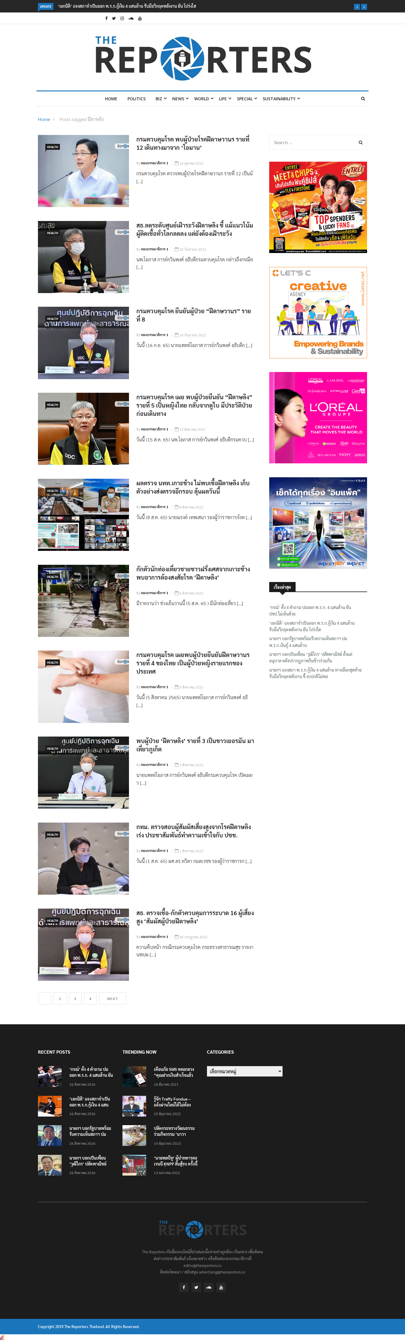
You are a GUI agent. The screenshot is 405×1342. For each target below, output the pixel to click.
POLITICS (136, 98)
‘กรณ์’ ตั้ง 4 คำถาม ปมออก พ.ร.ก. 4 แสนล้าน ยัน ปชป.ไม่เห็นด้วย (310, 610)
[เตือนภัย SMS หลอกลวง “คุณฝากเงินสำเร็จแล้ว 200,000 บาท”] (135, 1077)
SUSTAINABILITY (279, 98)
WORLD (201, 98)
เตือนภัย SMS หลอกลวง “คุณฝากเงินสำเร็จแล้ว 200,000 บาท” (174, 1075)
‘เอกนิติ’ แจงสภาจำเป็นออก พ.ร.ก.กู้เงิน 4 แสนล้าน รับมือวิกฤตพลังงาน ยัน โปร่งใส (127, 6)
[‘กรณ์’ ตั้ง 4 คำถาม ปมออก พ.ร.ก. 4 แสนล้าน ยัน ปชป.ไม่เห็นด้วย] (51, 1077)
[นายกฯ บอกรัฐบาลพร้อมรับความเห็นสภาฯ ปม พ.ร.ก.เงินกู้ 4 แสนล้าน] (51, 1136)
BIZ (159, 98)
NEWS (178, 98)
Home (111, 98)
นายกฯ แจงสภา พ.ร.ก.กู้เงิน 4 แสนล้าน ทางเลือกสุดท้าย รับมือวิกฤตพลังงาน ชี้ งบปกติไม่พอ (315, 673)
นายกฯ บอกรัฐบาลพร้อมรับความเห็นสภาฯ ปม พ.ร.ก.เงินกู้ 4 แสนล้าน (308, 642)
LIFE (223, 98)
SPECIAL (245, 98)
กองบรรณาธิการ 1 (154, 162)
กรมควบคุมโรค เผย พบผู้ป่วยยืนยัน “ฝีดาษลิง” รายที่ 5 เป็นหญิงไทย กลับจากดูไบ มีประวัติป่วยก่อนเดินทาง (194, 405)
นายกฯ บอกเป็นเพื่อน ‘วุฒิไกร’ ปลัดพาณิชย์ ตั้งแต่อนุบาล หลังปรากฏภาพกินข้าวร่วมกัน (311, 657)
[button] (357, 7)
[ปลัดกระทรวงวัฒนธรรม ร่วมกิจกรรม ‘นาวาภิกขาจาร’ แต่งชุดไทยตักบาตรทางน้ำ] (135, 1136)
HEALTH (52, 147)
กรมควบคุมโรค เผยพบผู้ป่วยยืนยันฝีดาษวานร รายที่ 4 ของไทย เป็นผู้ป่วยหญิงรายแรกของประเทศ (193, 663)
